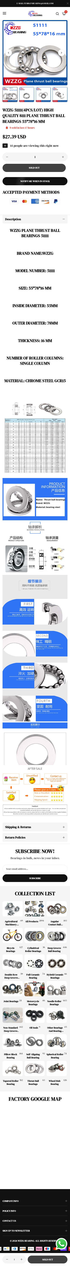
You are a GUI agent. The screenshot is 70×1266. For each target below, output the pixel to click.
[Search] (57, 13)
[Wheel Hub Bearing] (57, 1068)
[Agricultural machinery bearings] (13, 908)
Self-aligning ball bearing (33, 1056)
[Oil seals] (34, 1015)
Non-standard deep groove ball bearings (10, 1029)
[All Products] (34, 908)
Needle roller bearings (54, 1003)
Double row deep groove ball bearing (11, 976)
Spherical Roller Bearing (55, 1056)
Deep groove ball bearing (54, 949)
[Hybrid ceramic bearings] (57, 962)
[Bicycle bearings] (13, 935)
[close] (67, 3)
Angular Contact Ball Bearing (54, 923)
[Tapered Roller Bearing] (13, 1068)
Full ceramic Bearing (33, 976)
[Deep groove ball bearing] (57, 935)
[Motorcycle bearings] (34, 988)
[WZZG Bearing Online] (35, 13)
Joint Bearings (11, 1001)
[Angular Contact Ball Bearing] (57, 908)
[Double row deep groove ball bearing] (13, 962)
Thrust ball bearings (33, 1082)
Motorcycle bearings (33, 1003)
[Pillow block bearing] (13, 1042)
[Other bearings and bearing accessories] (57, 1015)
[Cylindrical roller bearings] (34, 935)
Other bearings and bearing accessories (55, 1029)
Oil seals (33, 1027)
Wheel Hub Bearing (54, 1082)
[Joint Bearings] (13, 988)
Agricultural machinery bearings (11, 923)
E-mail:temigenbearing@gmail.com (35, 3)
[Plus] (63, 157)
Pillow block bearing (10, 1056)
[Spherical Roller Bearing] (57, 1042)
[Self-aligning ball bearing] (34, 1042)
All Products (31, 921)
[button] (61, 52)
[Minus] (7, 157)
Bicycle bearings (10, 949)
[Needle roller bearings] (57, 988)
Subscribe (35, 878)
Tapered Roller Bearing (11, 1082)
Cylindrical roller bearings (33, 949)
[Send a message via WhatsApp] (61, 1244)
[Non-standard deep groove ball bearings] (13, 1015)
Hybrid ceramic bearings (55, 976)
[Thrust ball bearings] (34, 1068)
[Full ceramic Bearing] (34, 962)
